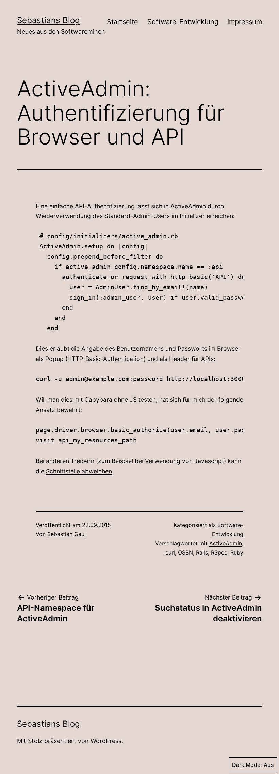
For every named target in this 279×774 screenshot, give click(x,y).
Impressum (244, 22)
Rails (202, 552)
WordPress (106, 740)
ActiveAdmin (225, 543)
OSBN (185, 552)
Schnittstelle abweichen (79, 471)
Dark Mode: (247, 764)
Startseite (122, 22)
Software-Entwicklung (182, 22)
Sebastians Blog (48, 20)
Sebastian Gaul (66, 534)
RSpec (219, 552)
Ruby (236, 552)
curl (170, 552)
